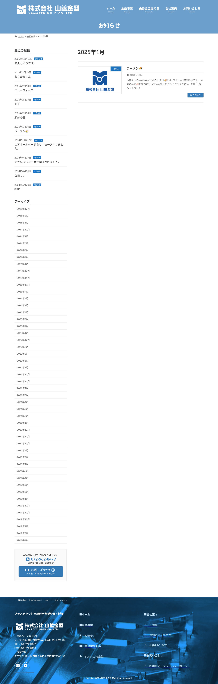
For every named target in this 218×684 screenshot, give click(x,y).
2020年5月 (22, 471)
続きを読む (195, 95)
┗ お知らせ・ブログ (157, 635)
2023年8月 (22, 298)
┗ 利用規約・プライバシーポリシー (167, 666)
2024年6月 (22, 243)
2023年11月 (23, 277)
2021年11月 (23, 381)
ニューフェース (23, 90)
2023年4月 (22, 312)
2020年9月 (22, 450)
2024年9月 (22, 236)
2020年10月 (23, 443)
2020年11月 (23, 436)
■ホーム (84, 614)
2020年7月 (22, 464)
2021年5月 (22, 395)
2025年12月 (23, 208)
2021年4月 (22, 402)
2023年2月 (22, 326)
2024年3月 (22, 250)
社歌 (17, 189)
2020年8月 (22, 457)
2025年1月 (22, 222)
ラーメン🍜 (134, 68)
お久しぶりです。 (25, 63)
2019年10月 (23, 519)
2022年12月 (23, 339)
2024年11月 (23, 229)
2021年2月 (22, 415)
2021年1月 (22, 422)
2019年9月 (22, 526)
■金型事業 (86, 625)
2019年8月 (22, 533)
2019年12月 (23, 505)
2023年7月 (22, 305)
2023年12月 (23, 270)
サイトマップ (61, 600)
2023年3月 (22, 319)
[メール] (17, 665)
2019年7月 (22, 540)
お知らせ (38, 59)
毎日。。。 (19, 175)
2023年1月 (22, 332)
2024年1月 (22, 263)
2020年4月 (22, 478)
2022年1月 (22, 367)
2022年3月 (22, 360)
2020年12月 (23, 429)
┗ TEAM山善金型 (91, 656)
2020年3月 (22, 484)
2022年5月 (22, 353)
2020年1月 (22, 498)
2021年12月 (23, 374)
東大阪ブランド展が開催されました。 (37, 162)
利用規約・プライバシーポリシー (33, 600)
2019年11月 (23, 512)
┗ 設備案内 (87, 635)
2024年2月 (22, 257)
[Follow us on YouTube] (25, 665)
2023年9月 (22, 291)
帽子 (17, 103)
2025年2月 (22, 215)
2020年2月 (22, 491)
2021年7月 (22, 388)
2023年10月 (23, 284)
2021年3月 (22, 408)
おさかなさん (22, 76)
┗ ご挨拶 (151, 625)
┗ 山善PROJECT (155, 645)
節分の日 (19, 117)
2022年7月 (22, 346)
